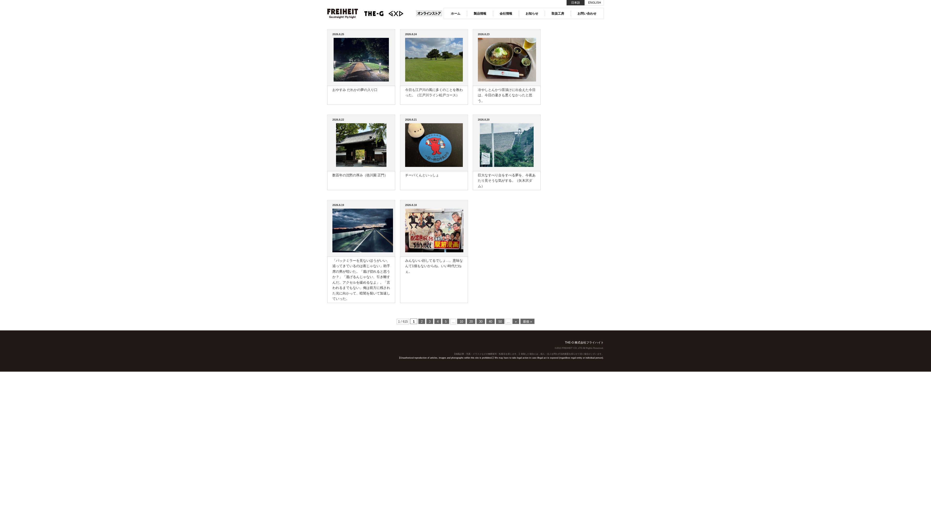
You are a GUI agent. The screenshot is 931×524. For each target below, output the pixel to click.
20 (471, 321)
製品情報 (480, 13)
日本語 (575, 2)
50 (500, 321)
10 (461, 321)
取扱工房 (558, 13)
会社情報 (506, 13)
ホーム (455, 13)
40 (490, 321)
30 (480, 321)
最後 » (527, 321)
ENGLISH (594, 2)
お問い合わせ (587, 13)
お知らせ (532, 13)
